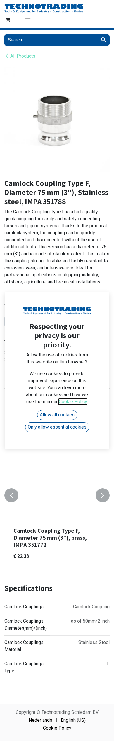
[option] (57, 495)
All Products (22, 56)
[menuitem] (40, 720)
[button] (11, 495)
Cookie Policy (57, 728)
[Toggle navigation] (28, 20)
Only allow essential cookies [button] (57, 427)
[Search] (103, 40)
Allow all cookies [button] (57, 415)
